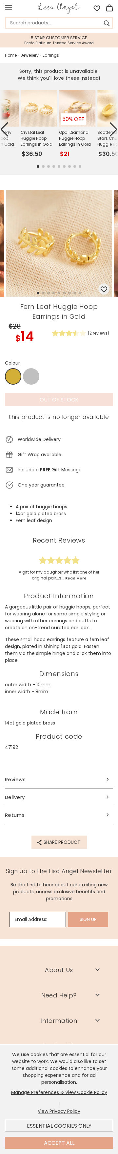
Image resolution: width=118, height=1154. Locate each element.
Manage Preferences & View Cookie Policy (59, 1092)
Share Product (61, 842)
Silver (31, 376)
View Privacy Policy (59, 1111)
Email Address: (31, 919)
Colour (12, 363)
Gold (13, 376)
